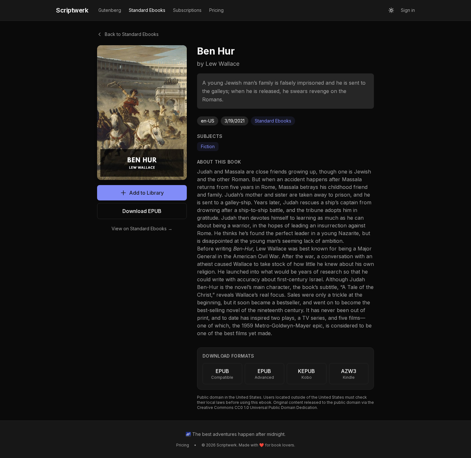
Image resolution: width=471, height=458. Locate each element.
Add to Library (146, 193)
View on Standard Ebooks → (142, 228)
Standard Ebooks (147, 10)
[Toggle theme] (391, 10)
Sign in (408, 10)
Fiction (208, 146)
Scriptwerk (72, 10)
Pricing (216, 10)
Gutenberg (109, 10)
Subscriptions (187, 10)
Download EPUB (141, 211)
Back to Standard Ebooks (132, 34)
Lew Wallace (271, 248)
